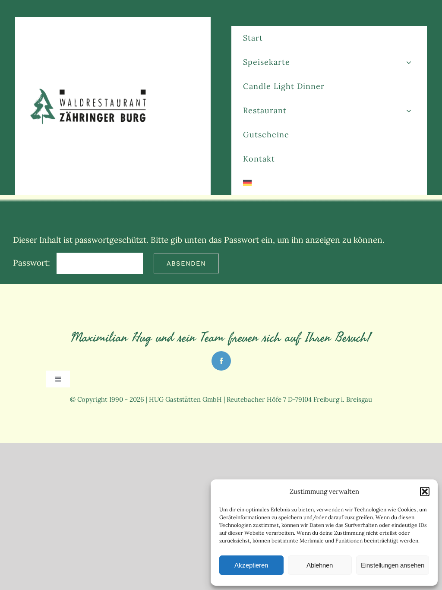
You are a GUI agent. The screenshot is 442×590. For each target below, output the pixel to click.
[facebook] (221, 361)
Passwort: (32, 262)
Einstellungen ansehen (392, 565)
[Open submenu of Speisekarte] (409, 62)
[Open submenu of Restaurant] (409, 110)
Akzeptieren (251, 565)
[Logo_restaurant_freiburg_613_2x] (90, 90)
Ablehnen (319, 565)
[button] (424, 491)
